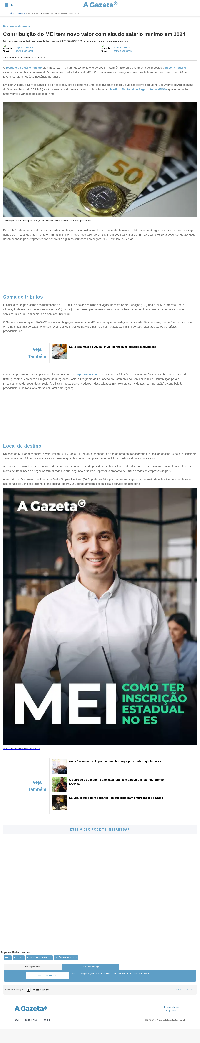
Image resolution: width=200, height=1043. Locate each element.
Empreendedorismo (39, 957)
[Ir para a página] (100, 5)
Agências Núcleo (66, 957)
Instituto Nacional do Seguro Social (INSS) (138, 89)
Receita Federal (175, 67)
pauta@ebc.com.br (25, 51)
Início (12, 13)
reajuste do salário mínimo (24, 67)
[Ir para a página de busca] (12, 5)
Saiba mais (182, 989)
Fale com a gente (47, 975)
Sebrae (18, 957)
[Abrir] (6, 5)
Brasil (20, 13)
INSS (7, 957)
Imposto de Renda (88, 374)
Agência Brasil (24, 47)
